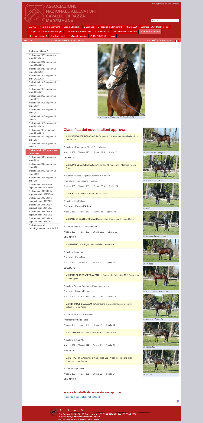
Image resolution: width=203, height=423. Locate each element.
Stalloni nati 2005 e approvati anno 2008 (42, 172)
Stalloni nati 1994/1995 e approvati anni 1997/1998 (40, 206)
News (154, 4)
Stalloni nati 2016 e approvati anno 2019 (42, 97)
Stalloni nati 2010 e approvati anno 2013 (42, 138)
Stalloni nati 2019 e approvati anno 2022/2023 (42, 77)
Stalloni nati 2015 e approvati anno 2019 (42, 104)
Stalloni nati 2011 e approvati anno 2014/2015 (42, 131)
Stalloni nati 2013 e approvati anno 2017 (42, 118)
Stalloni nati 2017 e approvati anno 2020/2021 (42, 90)
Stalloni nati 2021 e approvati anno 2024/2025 (42, 63)
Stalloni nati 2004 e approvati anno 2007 (42, 179)
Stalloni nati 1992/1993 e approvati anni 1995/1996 (40, 213)
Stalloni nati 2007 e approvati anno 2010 (42, 159)
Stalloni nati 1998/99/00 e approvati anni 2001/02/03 (41, 192)
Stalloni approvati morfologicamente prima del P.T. (44, 227)
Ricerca (175, 4)
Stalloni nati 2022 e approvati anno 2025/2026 (42, 56)
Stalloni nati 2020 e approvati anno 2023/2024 (42, 70)
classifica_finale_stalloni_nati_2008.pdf (82, 397)
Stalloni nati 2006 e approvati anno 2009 (42, 165)
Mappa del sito (164, 4)
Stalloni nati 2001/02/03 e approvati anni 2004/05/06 (41, 186)
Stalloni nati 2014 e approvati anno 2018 (42, 111)
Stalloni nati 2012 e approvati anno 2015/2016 (42, 125)
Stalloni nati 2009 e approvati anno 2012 (42, 145)
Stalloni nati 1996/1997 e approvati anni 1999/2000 (40, 199)
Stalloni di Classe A (41, 40)
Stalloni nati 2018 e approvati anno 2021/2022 (42, 84)
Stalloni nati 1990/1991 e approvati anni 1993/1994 (40, 220)
